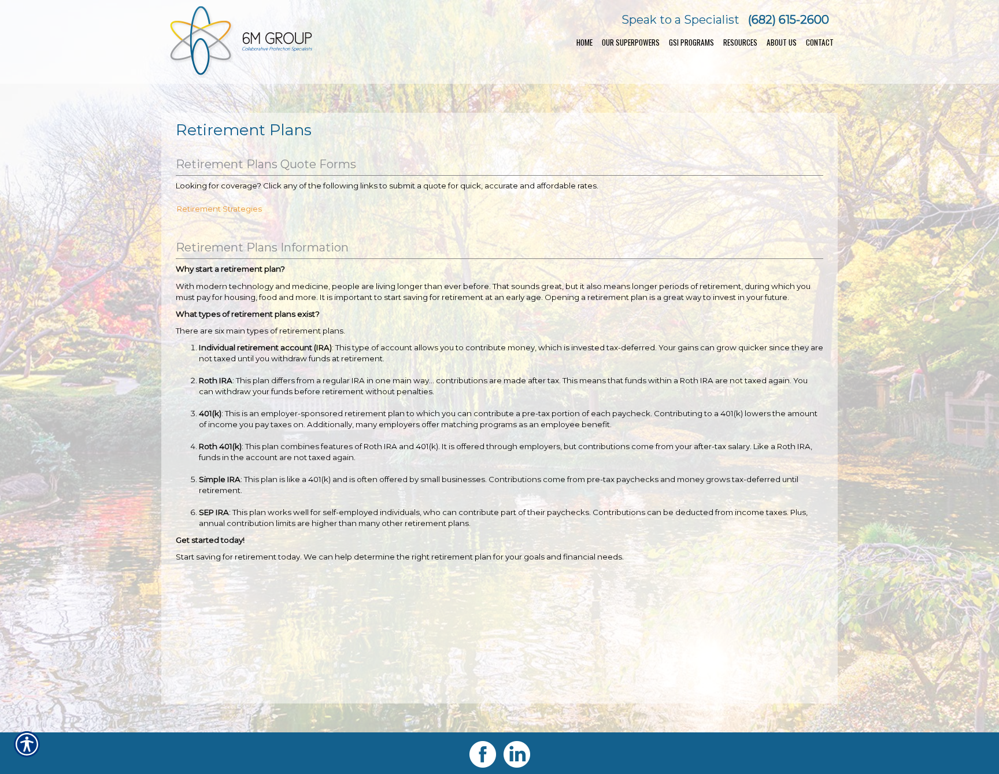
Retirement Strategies (219, 208)
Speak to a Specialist (680, 20)
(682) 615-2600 (788, 20)
